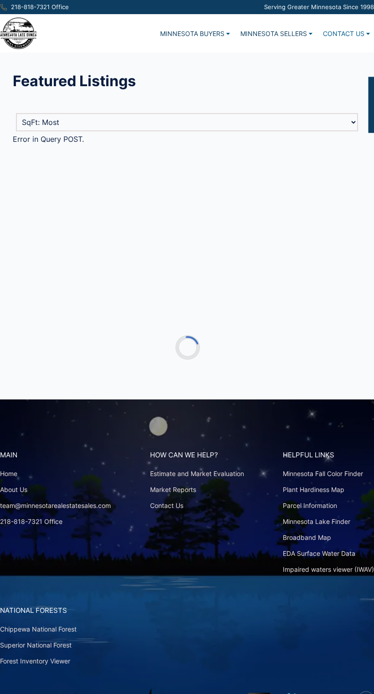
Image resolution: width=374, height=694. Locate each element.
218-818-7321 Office (40, 7)
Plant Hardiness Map (313, 489)
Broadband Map (307, 537)
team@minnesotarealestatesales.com (55, 505)
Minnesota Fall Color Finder (323, 473)
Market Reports (173, 489)
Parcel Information (310, 505)
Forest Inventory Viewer (35, 661)
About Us (13, 489)
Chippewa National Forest (38, 629)
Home (8, 473)
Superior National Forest (36, 645)
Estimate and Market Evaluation (197, 473)
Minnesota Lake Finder (316, 521)
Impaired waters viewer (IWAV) (328, 569)
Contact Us (343, 33)
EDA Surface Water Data (319, 553)
